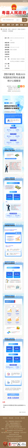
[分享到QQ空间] (24, 86)
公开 (12, 25)
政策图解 (10, 31)
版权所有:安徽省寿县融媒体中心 (13, 425)
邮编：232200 (4, 428)
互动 (21, 25)
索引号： (7, 38)
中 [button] (16, 89)
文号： (7, 66)
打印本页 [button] (23, 412)
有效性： (7, 56)
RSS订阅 (17, 418)
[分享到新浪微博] (21, 86)
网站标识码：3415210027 (20, 432)
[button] (12, 91)
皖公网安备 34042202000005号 (15, 430)
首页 (3, 25)
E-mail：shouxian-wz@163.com (17, 428)
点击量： (7, 63)
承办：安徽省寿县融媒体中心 (13, 423)
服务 (17, 25)
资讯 (8, 25)
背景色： (10, 91)
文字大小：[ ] (14, 89)
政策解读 (4, 31)
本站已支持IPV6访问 (14, 434)
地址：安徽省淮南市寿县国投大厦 (13, 427)
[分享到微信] (19, 86)
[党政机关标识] (5, 444)
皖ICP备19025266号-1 (7, 432)
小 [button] (18, 89)
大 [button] (15, 89)
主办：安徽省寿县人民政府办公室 (13, 421)
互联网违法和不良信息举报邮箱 (14, 436)
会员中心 (25, 1)
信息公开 (14, 29)
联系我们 (5, 418)
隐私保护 (23, 418)
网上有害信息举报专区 (14, 440)
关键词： (7, 68)
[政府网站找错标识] (13, 444)
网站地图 (11, 418)
